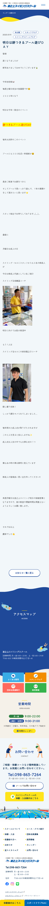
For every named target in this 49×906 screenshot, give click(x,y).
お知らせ (8, 845)
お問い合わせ (32, 850)
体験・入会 (9, 834)
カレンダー (31, 845)
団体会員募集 (32, 834)
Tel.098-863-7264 (24, 774)
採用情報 (30, 839)
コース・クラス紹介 (35, 829)
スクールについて (12, 829)
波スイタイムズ (11, 850)
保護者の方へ (10, 839)
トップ (5, 13)
